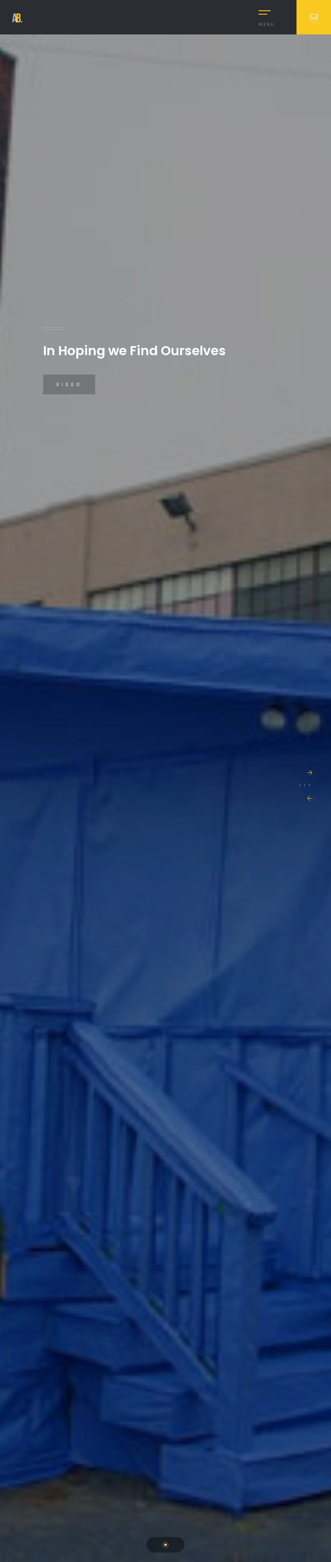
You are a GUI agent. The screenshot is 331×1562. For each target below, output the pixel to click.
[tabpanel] (165, 798)
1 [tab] (165, 1545)
